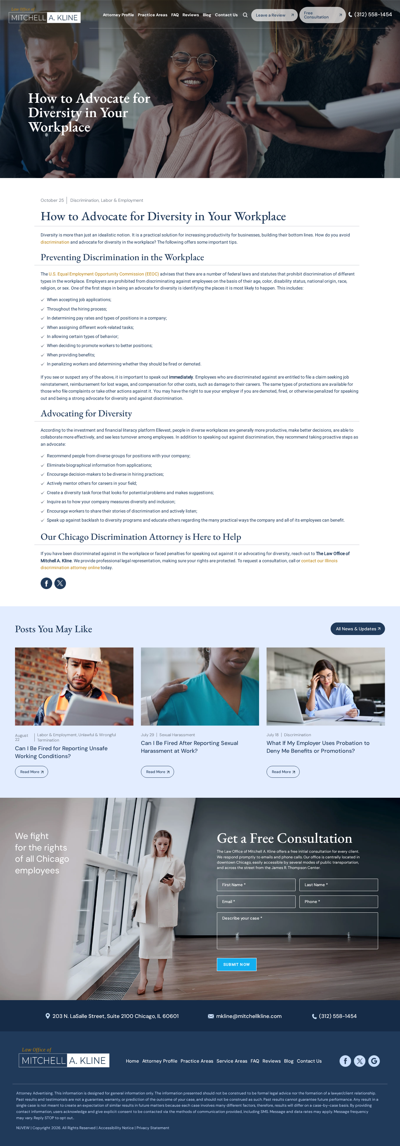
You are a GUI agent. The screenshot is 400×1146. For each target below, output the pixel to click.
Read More (29, 771)
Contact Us (226, 15)
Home (132, 1061)
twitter (360, 1061)
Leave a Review (270, 15)
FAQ (175, 15)
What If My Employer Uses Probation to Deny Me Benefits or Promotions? (318, 747)
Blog (207, 15)
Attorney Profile (118, 15)
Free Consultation (316, 15)
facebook (46, 583)
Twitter (60, 583)
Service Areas (232, 1061)
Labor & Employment (122, 200)
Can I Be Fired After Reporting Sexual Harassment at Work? (189, 747)
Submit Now (236, 964)
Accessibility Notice (116, 1127)
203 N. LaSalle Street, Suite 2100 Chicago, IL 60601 (115, 1016)
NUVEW (23, 1127)
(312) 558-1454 (373, 14)
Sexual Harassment (177, 734)
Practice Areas (153, 15)
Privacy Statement (153, 1127)
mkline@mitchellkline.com (249, 1016)
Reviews (190, 15)
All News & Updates (356, 629)
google (374, 1061)
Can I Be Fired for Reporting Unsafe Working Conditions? (61, 752)
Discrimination (84, 200)
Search (245, 14)
